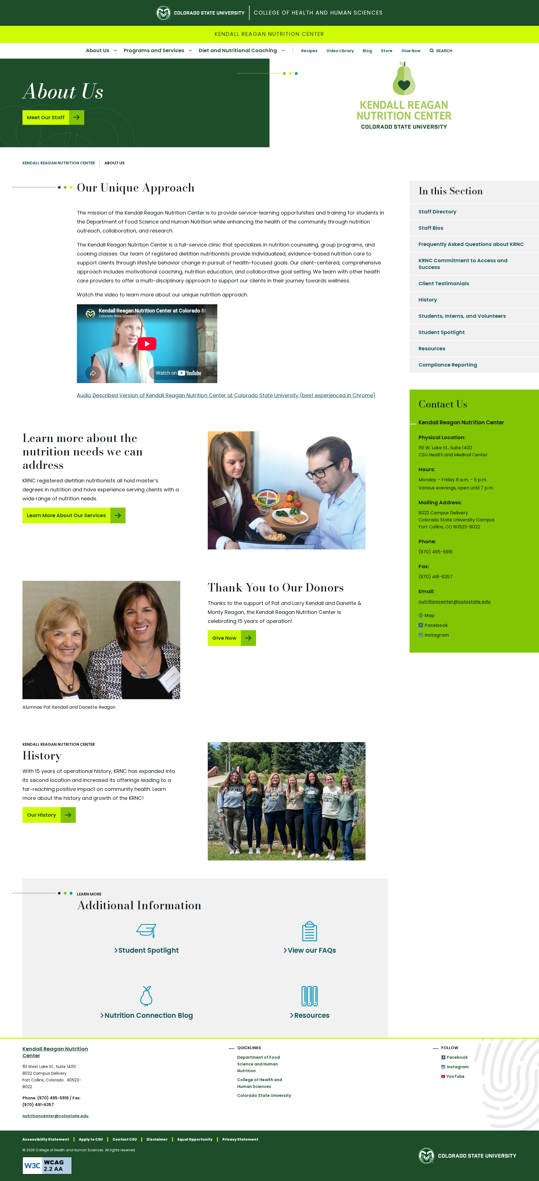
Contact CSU (125, 1139)
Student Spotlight (148, 950)
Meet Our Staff (46, 117)
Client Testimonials (444, 283)
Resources (312, 1015)
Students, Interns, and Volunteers (462, 315)
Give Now (411, 51)
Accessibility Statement (45, 1139)
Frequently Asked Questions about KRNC (471, 244)
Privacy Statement (240, 1139)
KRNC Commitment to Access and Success (463, 264)
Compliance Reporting (448, 364)
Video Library (340, 51)
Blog (367, 51)
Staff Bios (431, 227)
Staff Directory (437, 211)
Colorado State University (264, 1095)
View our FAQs (312, 950)
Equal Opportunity (195, 1139)
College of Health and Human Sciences (318, 13)
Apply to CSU (91, 1139)
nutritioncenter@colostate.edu (454, 601)
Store (386, 51)
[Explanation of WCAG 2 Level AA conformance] (140, 1165)
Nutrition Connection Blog (148, 1015)
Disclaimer (157, 1139)
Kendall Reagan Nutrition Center (270, 34)
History (428, 299)
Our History (41, 814)
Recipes (309, 51)
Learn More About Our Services (66, 515)
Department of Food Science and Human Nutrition (258, 1064)
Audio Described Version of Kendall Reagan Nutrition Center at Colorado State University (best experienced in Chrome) (226, 395)
